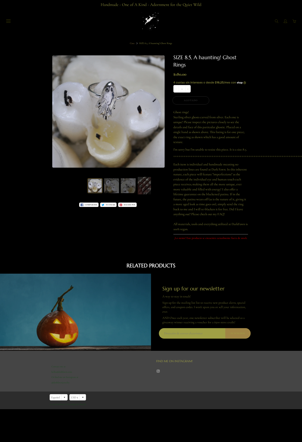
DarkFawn (60, 404)
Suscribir (238, 333)
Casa (132, 43)
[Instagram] (158, 371)
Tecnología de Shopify (76, 404)
